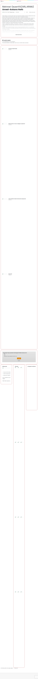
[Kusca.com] (19, 1)
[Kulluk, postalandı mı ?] (16, 517)
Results (19, 360)
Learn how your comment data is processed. (21, 42)
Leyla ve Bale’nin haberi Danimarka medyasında (17, 198)
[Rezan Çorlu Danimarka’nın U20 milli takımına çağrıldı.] (22, 442)
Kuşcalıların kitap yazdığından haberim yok (10, 356)
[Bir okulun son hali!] (31, 394)
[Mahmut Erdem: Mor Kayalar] (22, 367)
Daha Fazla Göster (19, 34)
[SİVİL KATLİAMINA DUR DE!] (22, 517)
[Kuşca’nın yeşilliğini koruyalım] (31, 370)
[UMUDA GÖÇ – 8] (19, 367)
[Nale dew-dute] (31, 388)
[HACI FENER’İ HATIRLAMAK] (19, 517)
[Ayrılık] (16, 367)
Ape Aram (10, 273)
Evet (4, 353)
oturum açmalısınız (12, 41)
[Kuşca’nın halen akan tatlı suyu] (31, 382)
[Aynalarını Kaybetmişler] (5, 48)
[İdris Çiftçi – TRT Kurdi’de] (19, 442)
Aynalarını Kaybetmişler (12, 48)
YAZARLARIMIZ (26, 6)
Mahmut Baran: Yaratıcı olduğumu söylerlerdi (16, 123)
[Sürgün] (16, 442)
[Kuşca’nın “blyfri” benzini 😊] (31, 376)
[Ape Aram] (5, 274)
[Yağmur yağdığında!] (31, 400)
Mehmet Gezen (10, 6)
